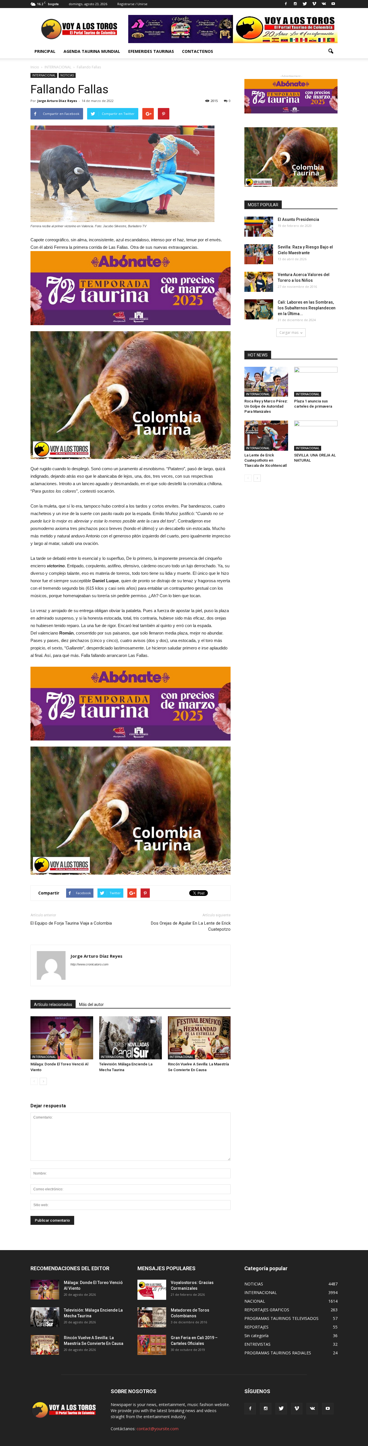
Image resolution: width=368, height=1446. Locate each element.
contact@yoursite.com (158, 1428)
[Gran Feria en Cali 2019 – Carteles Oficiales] (151, 1345)
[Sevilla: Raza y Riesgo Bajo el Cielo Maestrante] (258, 254)
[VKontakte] (323, 4)
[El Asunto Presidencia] (258, 227)
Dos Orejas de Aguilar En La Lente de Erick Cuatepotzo (191, 926)
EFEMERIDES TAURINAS (151, 51)
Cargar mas (288, 332)
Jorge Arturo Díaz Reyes (57, 101)
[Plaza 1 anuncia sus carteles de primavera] (316, 382)
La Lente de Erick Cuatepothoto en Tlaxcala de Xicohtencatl (265, 460)
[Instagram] (295, 4)
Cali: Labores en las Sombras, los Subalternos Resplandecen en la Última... (307, 308)
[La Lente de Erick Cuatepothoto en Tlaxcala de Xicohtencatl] (266, 435)
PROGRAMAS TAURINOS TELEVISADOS (281, 1318)
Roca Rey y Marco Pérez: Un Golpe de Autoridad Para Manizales (266, 406)
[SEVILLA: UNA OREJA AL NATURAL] (316, 435)
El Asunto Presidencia (298, 219)
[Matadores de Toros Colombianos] (151, 1317)
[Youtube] (333, 4)
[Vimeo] (314, 4)
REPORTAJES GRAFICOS (266, 1309)
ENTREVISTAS (257, 1344)
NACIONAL (254, 1301)
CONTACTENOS (197, 51)
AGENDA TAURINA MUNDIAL (92, 51)
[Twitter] (304, 4)
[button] (331, 51)
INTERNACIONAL (43, 75)
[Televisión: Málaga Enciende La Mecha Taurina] (130, 1037)
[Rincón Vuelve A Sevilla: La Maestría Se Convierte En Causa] (199, 1037)
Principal (44, 51)
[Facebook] (285, 4)
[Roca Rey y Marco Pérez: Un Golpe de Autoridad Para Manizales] (266, 382)
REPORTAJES (256, 1327)
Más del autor (91, 1004)
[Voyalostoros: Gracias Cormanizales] (151, 1290)
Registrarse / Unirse (132, 4)
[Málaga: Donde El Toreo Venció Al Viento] (61, 1037)
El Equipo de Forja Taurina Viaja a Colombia (71, 923)
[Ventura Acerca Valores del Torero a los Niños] (258, 282)
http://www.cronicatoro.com (89, 964)
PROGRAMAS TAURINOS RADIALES (277, 1353)
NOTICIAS (67, 75)
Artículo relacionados (53, 1004)
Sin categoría (256, 1335)
